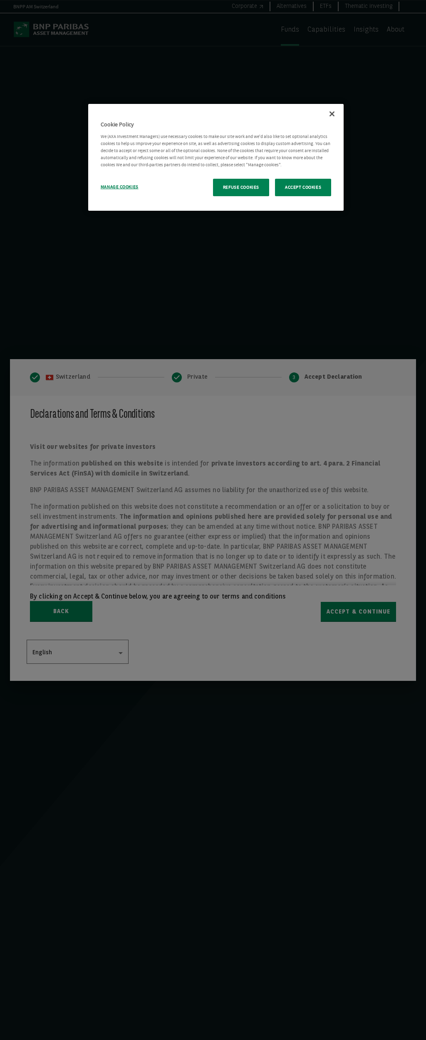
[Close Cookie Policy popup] (332, 114)
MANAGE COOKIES (120, 187)
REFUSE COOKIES (241, 187)
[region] (216, 157)
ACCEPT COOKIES (303, 187)
